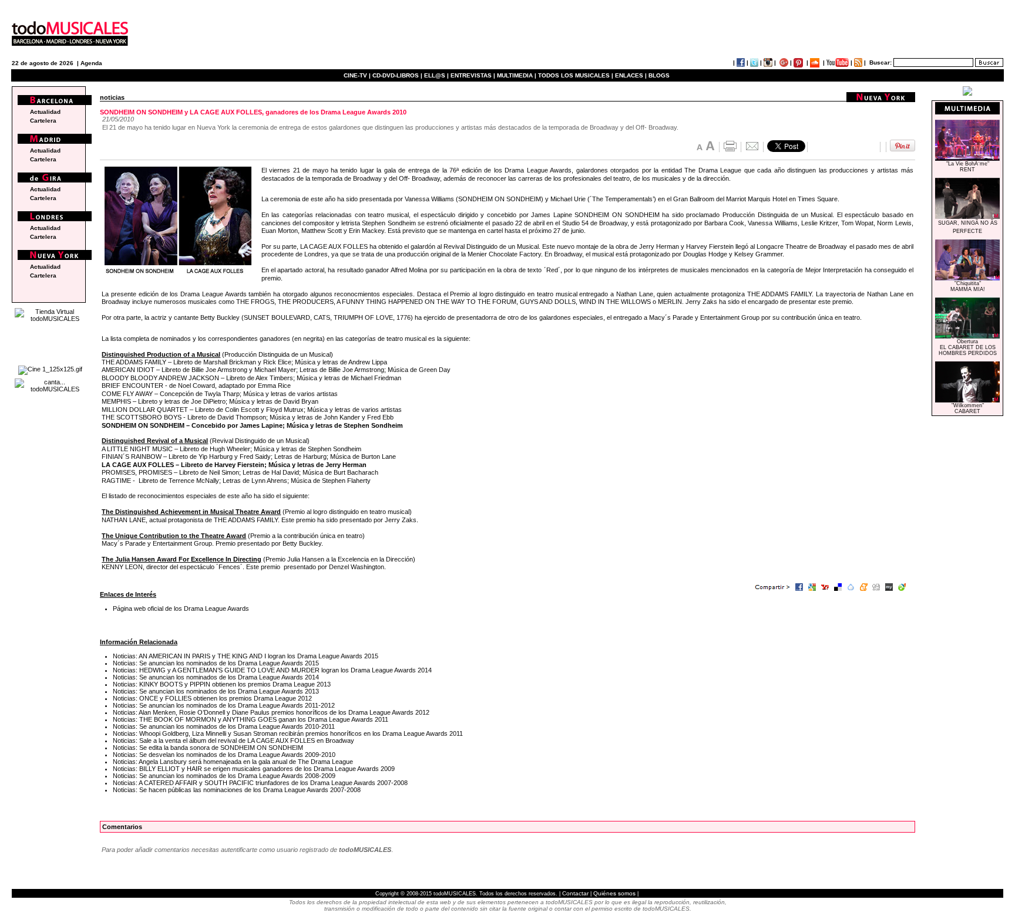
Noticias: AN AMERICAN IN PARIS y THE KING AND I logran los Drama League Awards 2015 (245, 656)
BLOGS (659, 75)
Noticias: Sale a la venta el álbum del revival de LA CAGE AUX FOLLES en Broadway (233, 740)
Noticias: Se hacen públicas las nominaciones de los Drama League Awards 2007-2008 (237, 789)
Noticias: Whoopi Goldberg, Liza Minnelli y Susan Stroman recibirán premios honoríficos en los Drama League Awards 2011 (288, 733)
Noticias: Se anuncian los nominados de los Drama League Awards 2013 (216, 691)
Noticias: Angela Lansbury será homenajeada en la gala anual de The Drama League (233, 761)
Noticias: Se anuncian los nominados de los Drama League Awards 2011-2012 (224, 705)
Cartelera (43, 120)
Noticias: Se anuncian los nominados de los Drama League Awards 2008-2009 (224, 775)
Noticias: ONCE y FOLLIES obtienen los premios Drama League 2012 (212, 698)
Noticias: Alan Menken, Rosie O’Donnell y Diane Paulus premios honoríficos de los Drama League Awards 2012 (271, 712)
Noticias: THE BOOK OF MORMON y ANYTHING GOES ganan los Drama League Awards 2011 (250, 719)
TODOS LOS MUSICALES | (575, 75)
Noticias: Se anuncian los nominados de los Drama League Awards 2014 (216, 677)
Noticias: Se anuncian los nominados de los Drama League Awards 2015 (216, 663)
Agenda (91, 63)
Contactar (575, 893)
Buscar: (880, 62)
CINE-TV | (358, 75)
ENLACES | (631, 75)
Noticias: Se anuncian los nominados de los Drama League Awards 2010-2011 (224, 726)
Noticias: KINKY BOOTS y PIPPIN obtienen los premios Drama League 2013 (222, 684)
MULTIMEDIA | (516, 75)
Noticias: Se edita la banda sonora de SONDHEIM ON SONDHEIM (208, 747)
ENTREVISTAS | (473, 75)
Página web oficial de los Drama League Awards (181, 608)
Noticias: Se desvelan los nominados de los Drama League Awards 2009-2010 (224, 754)
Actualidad (45, 112)
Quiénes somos (614, 893)
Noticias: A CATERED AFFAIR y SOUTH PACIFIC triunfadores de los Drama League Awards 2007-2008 (260, 782)
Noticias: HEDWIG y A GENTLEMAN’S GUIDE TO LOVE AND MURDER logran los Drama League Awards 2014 (272, 670)
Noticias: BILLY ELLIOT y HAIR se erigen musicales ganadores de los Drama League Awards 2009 (254, 768)
